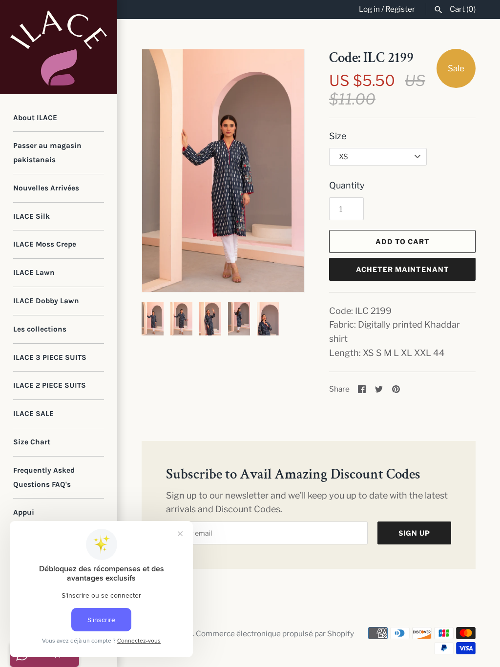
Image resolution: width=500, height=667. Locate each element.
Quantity (347, 185)
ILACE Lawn (34, 272)
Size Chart (31, 442)
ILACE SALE (33, 413)
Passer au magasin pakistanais (47, 152)
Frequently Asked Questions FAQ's (44, 477)
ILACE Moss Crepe (44, 244)
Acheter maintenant (402, 269)
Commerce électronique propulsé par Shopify (275, 633)
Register (400, 9)
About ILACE (35, 117)
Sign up (414, 533)
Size (337, 136)
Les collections (39, 329)
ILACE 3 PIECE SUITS (49, 357)
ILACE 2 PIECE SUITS (49, 385)
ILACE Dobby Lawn (46, 300)
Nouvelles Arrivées (46, 188)
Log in (369, 9)
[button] (283, 171)
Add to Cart (402, 241)
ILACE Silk (31, 216)
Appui (23, 512)
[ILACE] (58, 47)
